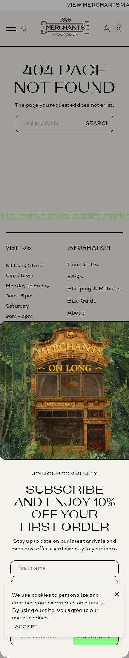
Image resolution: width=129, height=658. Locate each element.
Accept (26, 626)
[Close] (117, 594)
